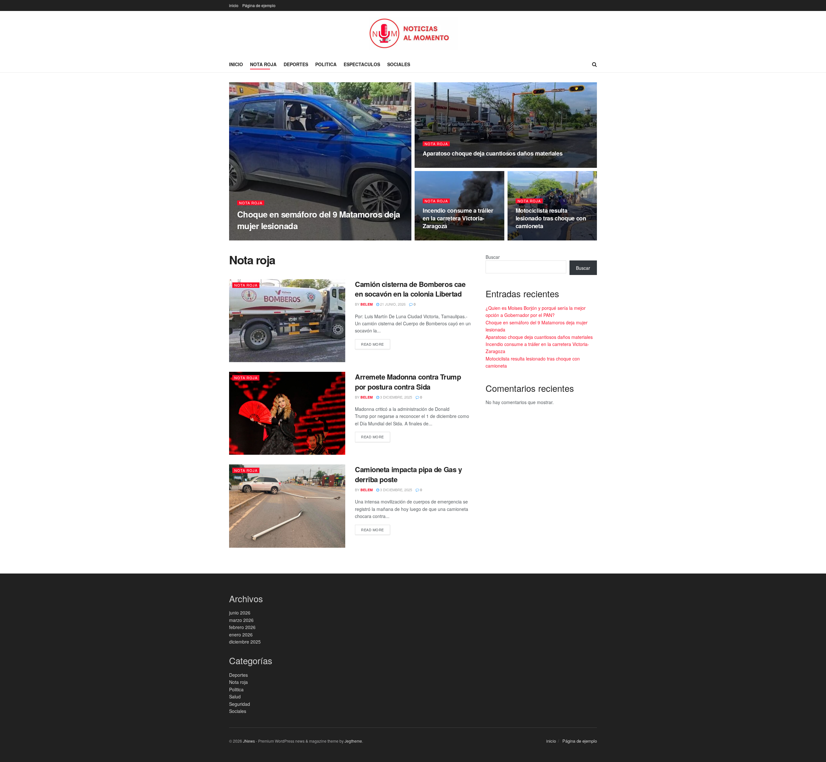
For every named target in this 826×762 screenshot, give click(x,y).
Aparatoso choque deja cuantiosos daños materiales (492, 153)
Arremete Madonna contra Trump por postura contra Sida (408, 381)
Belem (249, 238)
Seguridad (239, 704)
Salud (235, 696)
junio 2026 (239, 612)
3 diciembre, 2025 (395, 397)
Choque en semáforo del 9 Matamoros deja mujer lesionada (318, 219)
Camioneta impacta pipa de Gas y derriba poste (408, 474)
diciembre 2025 (245, 641)
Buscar (493, 257)
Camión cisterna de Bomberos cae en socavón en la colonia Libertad (410, 289)
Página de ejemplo (259, 5)
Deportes (296, 64)
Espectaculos (362, 64)
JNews (249, 741)
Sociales (398, 64)
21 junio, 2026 (274, 238)
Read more (372, 344)
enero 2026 (241, 634)
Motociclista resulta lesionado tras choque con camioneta (551, 218)
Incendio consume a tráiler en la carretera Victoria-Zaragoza (458, 218)
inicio (233, 5)
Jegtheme (353, 741)
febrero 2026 (242, 627)
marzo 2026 (241, 620)
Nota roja (263, 64)
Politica (326, 64)
